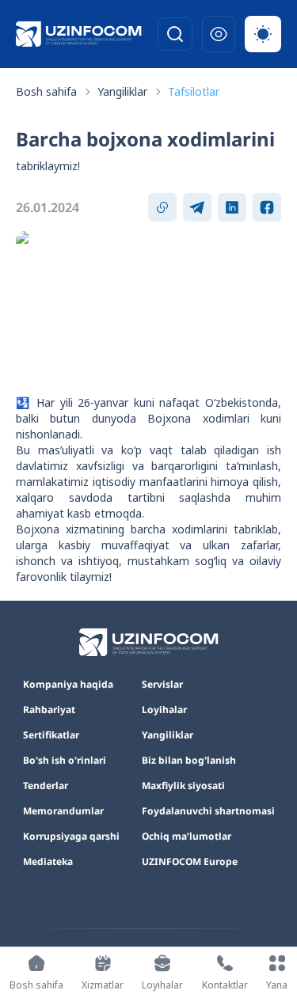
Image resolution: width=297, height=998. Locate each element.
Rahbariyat (49, 710)
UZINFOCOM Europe (190, 862)
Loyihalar (164, 710)
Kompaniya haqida (68, 684)
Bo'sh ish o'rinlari (64, 760)
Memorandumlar (63, 811)
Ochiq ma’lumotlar (186, 836)
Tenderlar (45, 786)
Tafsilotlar (193, 91)
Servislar (162, 684)
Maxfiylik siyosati (183, 786)
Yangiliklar (122, 91)
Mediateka (48, 862)
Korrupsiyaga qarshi (71, 836)
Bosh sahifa (46, 91)
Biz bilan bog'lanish (189, 760)
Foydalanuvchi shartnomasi (208, 811)
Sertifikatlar (51, 735)
